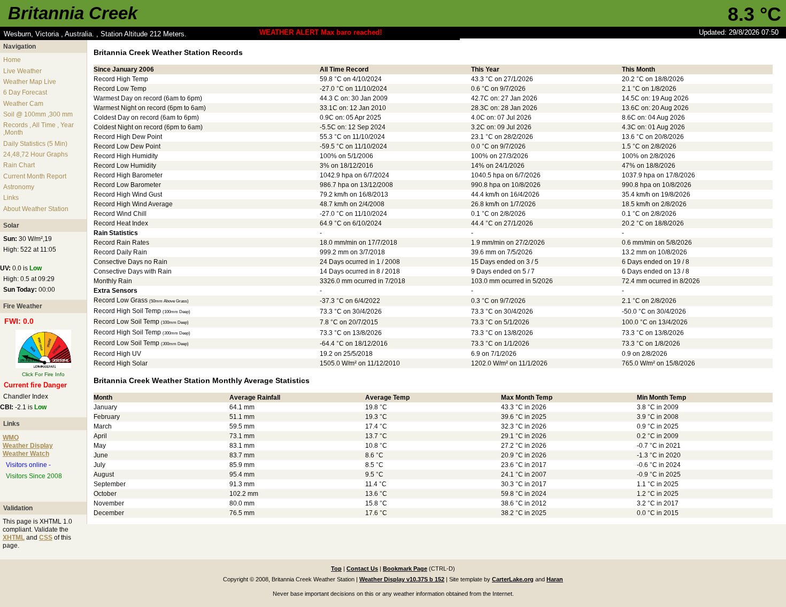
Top (336, 568)
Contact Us (362, 568)
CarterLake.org (513, 579)
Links (11, 197)
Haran (554, 579)
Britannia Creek (72, 13)
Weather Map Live (29, 81)
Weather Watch (26, 453)
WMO (11, 437)
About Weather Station (35, 209)
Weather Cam (23, 103)
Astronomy (18, 187)
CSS (45, 537)
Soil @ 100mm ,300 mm (38, 114)
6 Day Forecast (25, 92)
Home (12, 60)
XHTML (14, 537)
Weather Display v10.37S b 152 (401, 579)
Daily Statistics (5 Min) (35, 143)
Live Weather (22, 71)
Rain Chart (19, 165)
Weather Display (28, 445)
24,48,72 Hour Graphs (35, 154)
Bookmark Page (405, 568)
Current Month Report (34, 176)
